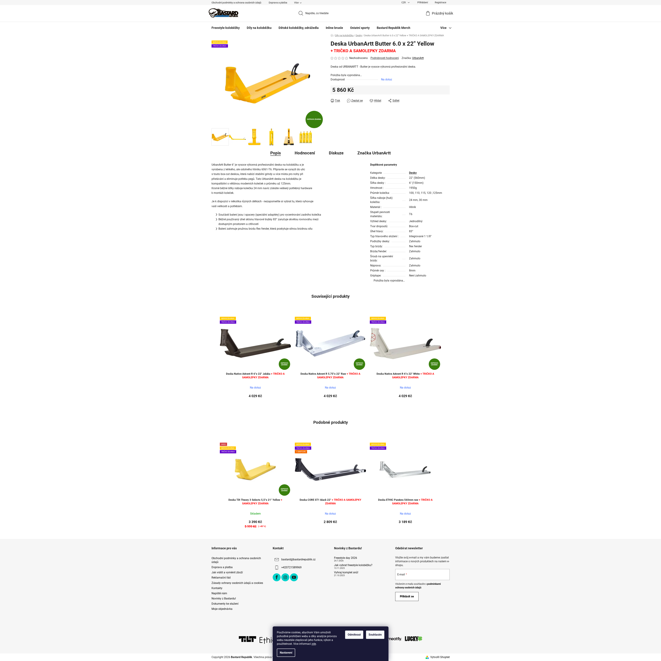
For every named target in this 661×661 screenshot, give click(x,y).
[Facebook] (277, 577)
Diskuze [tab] (336, 153)
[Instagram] (285, 577)
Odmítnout (354, 634)
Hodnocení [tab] (305, 153)
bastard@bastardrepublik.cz (298, 559)
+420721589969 (291, 567)
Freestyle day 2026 (345, 558)
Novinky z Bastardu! (224, 598)
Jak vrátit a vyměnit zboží (227, 572)
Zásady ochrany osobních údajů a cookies (237, 583)
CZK (403, 2)
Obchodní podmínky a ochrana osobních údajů (236, 2)
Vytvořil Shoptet (440, 657)
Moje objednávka (222, 609)
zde (314, 643)
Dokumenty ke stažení (225, 603)
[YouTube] (294, 577)
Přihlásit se (407, 596)
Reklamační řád (221, 577)
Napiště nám (219, 593)
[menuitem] (225, 28)
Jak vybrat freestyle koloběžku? (353, 565)
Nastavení (286, 652)
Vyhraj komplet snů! (346, 572)
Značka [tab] (374, 153)
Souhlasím (375, 634)
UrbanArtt (418, 58)
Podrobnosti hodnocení (385, 58)
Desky (413, 172)
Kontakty (217, 588)
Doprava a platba (278, 2)
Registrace (440, 2)
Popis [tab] (275, 153)
